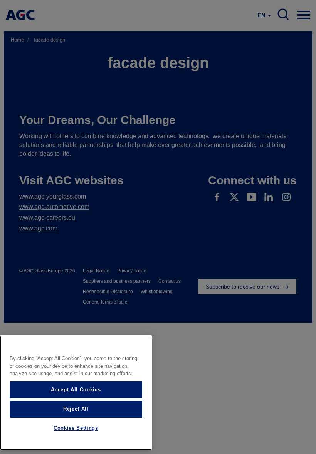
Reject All (76, 409)
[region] (76, 392)
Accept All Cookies (76, 389)
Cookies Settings (76, 428)
